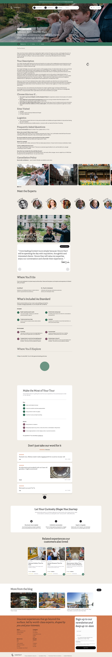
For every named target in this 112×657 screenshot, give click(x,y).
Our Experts (35, 632)
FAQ (17, 641)
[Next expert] (67, 269)
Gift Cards (19, 634)
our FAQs (47, 129)
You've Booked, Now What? (22, 648)
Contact (18, 646)
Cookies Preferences (68, 655)
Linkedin (34, 644)
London (29, 29)
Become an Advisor (20, 644)
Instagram (35, 643)
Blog (18, 640)
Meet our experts (64, 246)
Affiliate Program (20, 632)
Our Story (35, 631)
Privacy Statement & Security (30, 655)
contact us (40, 435)
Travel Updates (20, 643)
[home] (16, 9)
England (25, 29)
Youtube (34, 646)
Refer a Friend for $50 (21, 631)
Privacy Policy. (78, 641)
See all (99, 590)
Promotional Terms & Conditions (54, 655)
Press (34, 637)
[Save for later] (44, 548)
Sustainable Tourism (37, 634)
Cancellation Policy (42, 655)
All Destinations (20, 29)
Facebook (34, 640)
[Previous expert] (19, 269)
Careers (34, 635)
